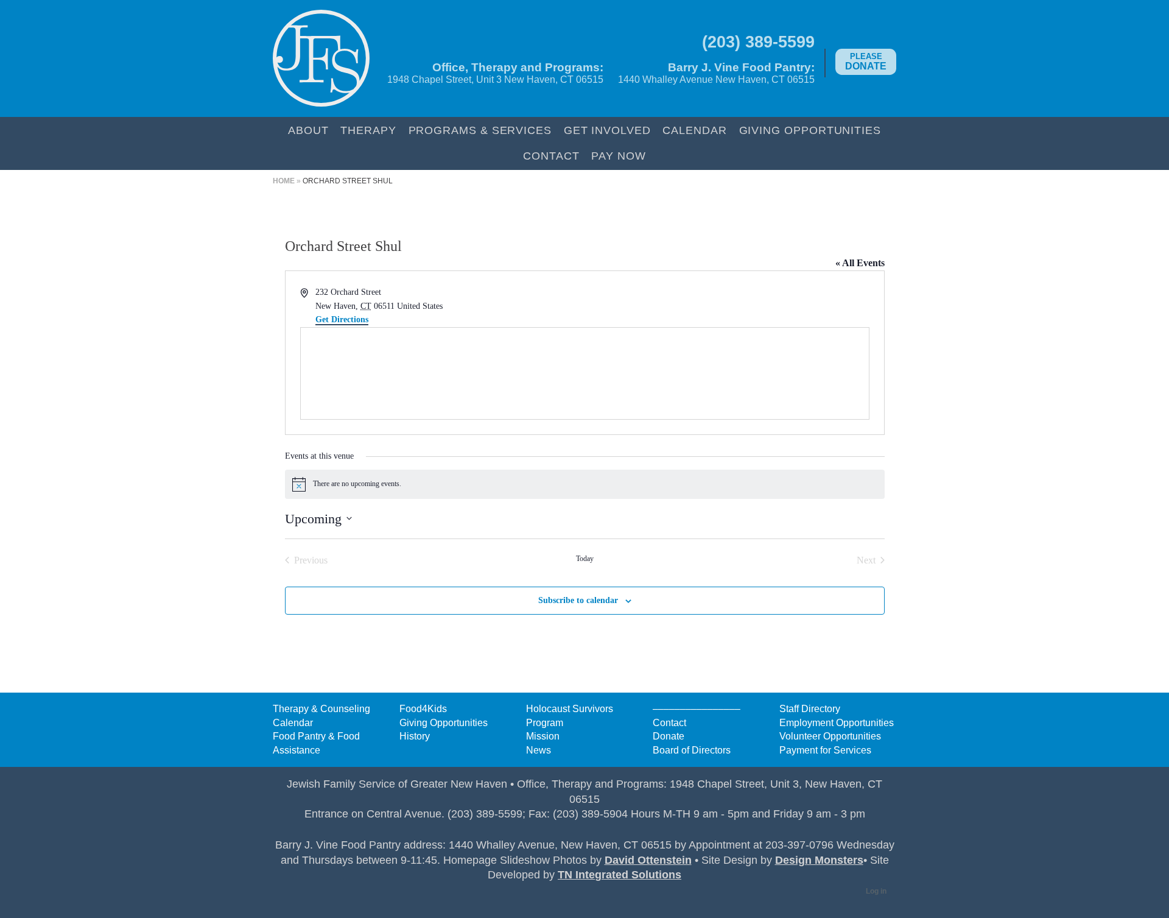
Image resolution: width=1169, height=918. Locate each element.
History (414, 736)
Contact (551, 155)
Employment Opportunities (836, 723)
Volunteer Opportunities (830, 736)
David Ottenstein (648, 860)
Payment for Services (825, 750)
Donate (865, 61)
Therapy (368, 130)
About (308, 130)
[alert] (585, 484)
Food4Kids (423, 709)
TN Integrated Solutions (619, 875)
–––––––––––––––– (696, 709)
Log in (876, 891)
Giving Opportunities (810, 130)
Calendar (694, 130)
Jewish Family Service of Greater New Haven (321, 58)
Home (284, 181)
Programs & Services (480, 130)
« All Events (860, 263)
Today (585, 558)
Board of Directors (692, 750)
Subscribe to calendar (578, 600)
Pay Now (618, 155)
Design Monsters (819, 860)
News (538, 750)
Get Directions (341, 319)
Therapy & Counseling (321, 709)
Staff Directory (809, 709)
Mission (543, 736)
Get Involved (607, 130)
